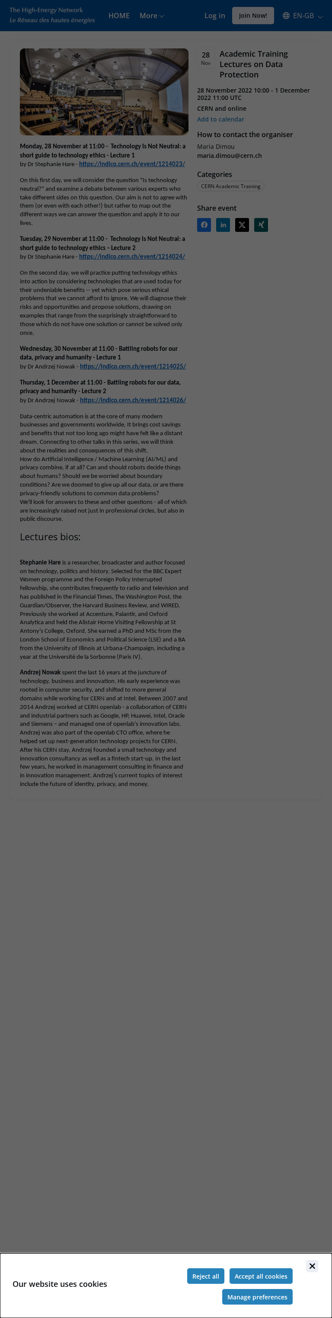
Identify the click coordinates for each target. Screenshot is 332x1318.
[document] (166, 1285)
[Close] (312, 1266)
